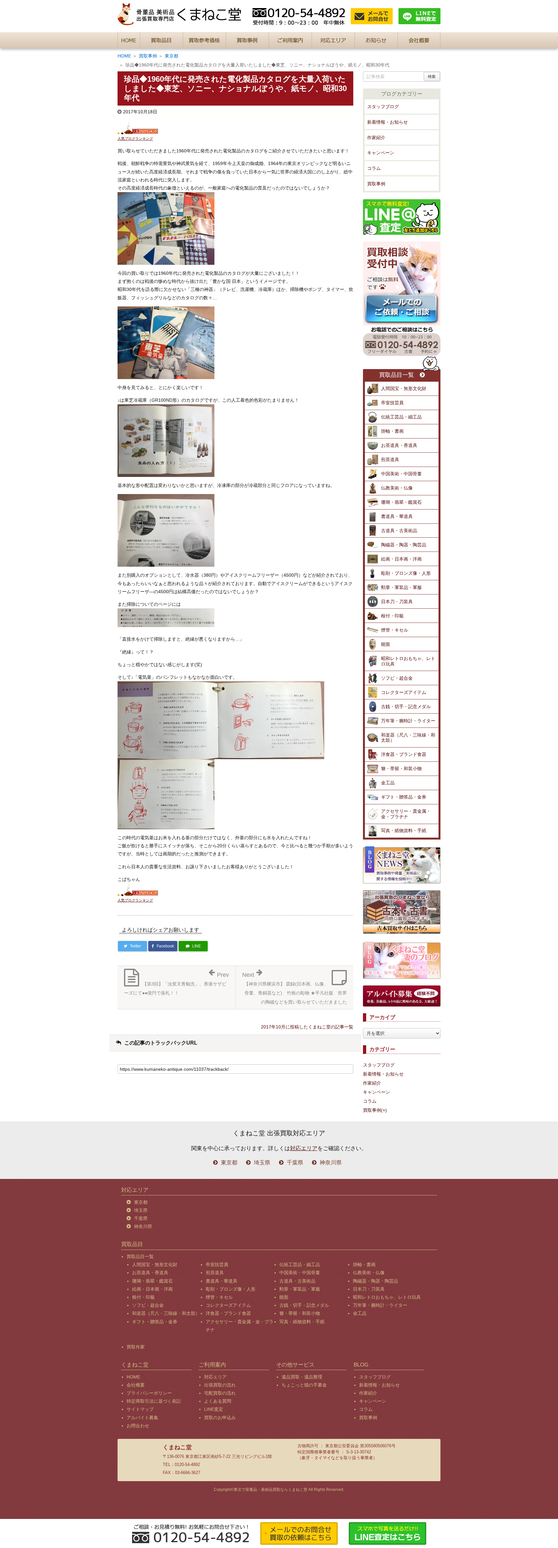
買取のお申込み (220, 1417)
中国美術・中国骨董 (401, 473)
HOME (124, 55)
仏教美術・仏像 (397, 487)
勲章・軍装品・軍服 (401, 587)
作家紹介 (376, 137)
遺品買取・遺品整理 (302, 1376)
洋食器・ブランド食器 (403, 754)
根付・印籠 (392, 615)
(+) (384, 1110)
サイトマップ (140, 1409)
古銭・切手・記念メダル (406, 706)
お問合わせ (138, 1425)
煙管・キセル (394, 630)
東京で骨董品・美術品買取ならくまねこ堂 (270, 1489)
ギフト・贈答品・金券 (403, 797)
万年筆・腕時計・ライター (408, 720)
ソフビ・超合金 (397, 678)
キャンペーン (380, 152)
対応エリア (303, 1148)
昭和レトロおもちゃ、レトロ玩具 (408, 661)
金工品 (388, 782)
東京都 (171, 55)
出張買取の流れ (220, 1385)
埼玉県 (262, 1163)
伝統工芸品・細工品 (401, 416)
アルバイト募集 (142, 1417)
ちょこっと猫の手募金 (304, 1385)
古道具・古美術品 (399, 530)
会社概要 (136, 1385)
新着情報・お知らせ (387, 122)
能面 (385, 644)
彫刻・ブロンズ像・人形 (406, 573)
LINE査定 (213, 1409)
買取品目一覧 (396, 375)
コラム (374, 168)
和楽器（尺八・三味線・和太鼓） (408, 737)
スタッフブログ (383, 106)
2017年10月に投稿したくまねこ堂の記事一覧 (307, 1026)
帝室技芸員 (392, 402)
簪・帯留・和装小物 (401, 768)
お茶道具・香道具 (399, 445)
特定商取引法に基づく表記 (154, 1401)
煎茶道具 (390, 459)
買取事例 (148, 55)
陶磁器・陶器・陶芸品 (403, 544)
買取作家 (136, 1346)
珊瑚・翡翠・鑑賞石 (401, 502)
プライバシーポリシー (149, 1393)
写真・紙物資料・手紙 (403, 830)
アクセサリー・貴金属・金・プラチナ (406, 814)
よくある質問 (217, 1401)
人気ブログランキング (135, 138)
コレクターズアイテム (403, 692)
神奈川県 (331, 1163)
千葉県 (295, 1163)
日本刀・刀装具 (397, 601)
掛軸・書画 (392, 431)
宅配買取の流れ (220, 1393)
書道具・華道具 (397, 516)
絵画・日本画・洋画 (401, 559)
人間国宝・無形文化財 (403, 388)
